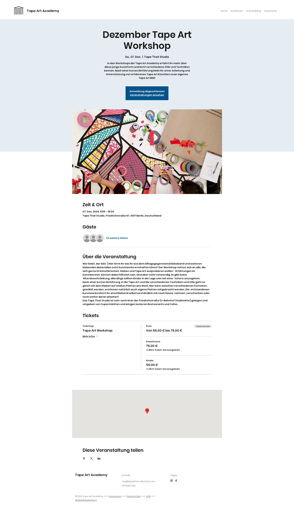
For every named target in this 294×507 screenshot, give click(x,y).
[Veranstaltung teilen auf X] (91, 458)
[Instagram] (171, 480)
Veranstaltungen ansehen (147, 95)
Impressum (115, 496)
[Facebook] (176, 480)
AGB (148, 496)
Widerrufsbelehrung (86, 500)
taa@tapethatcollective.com (138, 481)
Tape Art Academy (43, 10)
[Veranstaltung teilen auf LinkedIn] (99, 458)
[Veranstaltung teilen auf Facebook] (84, 458)
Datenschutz (134, 496)
